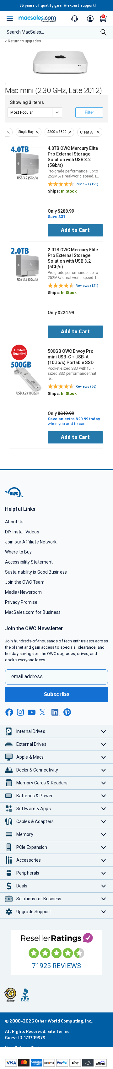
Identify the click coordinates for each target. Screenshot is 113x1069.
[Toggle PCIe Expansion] (104, 847)
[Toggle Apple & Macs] (104, 757)
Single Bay (26, 132)
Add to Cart (75, 230)
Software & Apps (33, 808)
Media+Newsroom (23, 592)
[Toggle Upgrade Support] (104, 912)
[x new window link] (44, 712)
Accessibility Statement (29, 561)
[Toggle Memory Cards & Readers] (104, 783)
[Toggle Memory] (104, 834)
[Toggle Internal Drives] (104, 731)
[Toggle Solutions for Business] (104, 899)
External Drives (31, 744)
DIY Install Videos (22, 531)
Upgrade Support (33, 911)
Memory (24, 834)
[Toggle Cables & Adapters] (104, 821)
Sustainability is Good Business (36, 572)
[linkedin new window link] (55, 712)
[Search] (103, 33)
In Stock (69, 191)
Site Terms (58, 1031)
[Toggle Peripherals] (104, 873)
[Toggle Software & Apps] (104, 809)
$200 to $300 (56, 132)
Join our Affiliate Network (30, 541)
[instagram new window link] (20, 712)
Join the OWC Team (25, 582)
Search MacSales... (25, 32)
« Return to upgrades (23, 41)
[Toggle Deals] (104, 886)
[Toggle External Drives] (104, 744)
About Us (14, 521)
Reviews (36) (86, 387)
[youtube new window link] (32, 712)
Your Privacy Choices (25, 1048)
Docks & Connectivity (37, 769)
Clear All (87, 132)
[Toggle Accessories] (104, 860)
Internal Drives (30, 731)
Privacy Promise (21, 602)
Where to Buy (18, 551)
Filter (89, 112)
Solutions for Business (38, 898)
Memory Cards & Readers (41, 782)
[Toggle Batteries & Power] (104, 796)
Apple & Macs (30, 757)
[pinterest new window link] (67, 712)
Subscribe (56, 694)
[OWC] (14, 496)
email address (27, 676)
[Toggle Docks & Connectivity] (104, 770)
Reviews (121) (87, 184)
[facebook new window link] (9, 712)
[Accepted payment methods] (56, 1063)
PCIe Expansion (31, 847)
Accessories (28, 860)
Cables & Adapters (35, 821)
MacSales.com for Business (33, 612)
